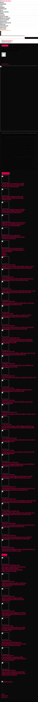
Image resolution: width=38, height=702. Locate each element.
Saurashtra (3, 21)
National (2, 24)
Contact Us (4, 697)
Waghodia (3, 8)
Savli (1, 10)
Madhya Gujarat (5, 18)
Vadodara (3, 4)
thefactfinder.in (5, 64)
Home (2, 2)
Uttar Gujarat (4, 16)
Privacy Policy (5, 696)
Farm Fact (3, 27)
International (4, 26)
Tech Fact (3, 29)
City (1, 5)
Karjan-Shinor (4, 12)
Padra (2, 13)
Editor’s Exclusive (5, 22)
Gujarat (2, 15)
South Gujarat (4, 19)
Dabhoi (2, 7)
